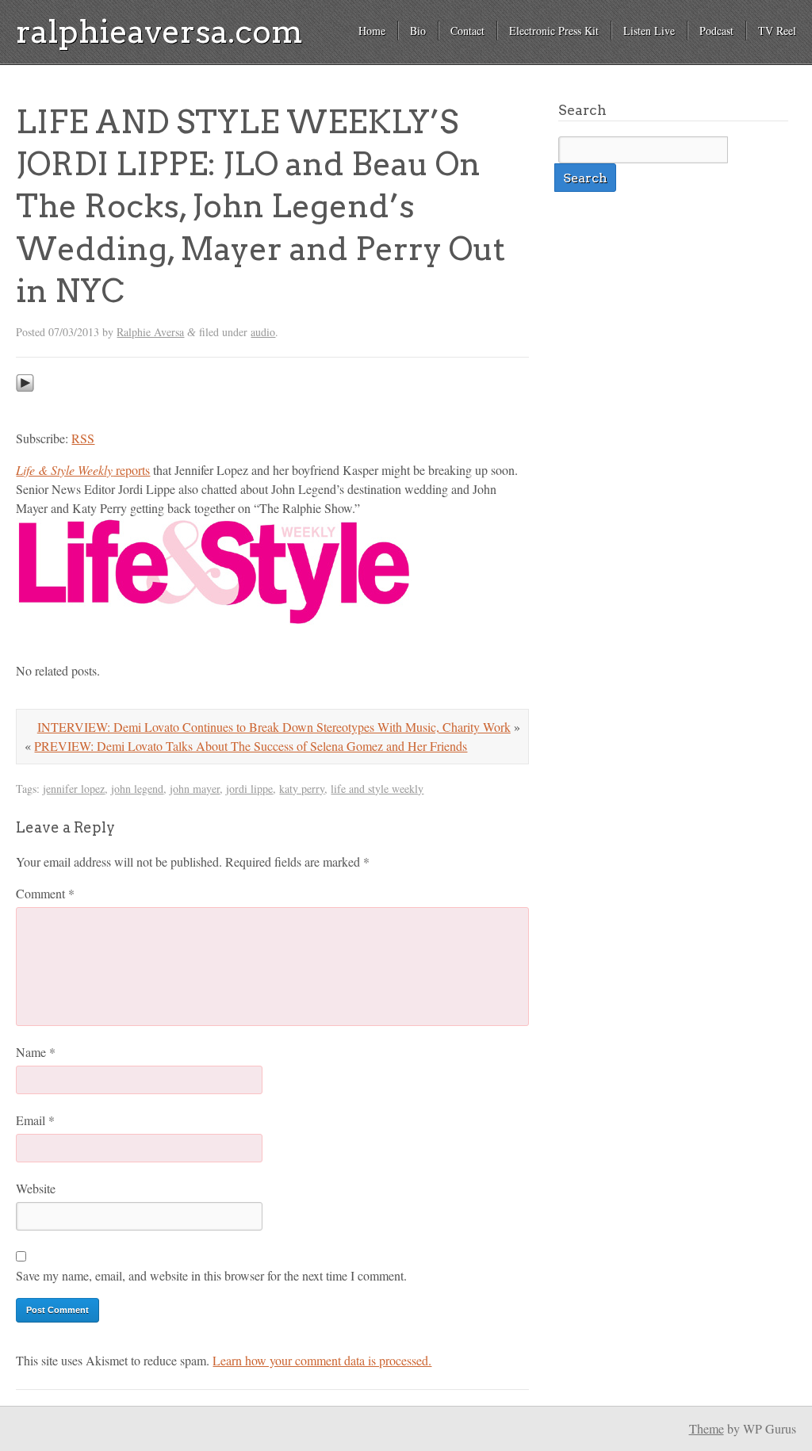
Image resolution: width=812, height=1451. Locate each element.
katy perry (301, 788)
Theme (706, 1428)
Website (36, 1188)
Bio (418, 30)
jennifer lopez (74, 788)
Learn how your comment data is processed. (322, 1360)
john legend (137, 788)
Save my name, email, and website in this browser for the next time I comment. (211, 1275)
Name (36, 1051)
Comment (45, 893)
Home (371, 30)
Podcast (716, 30)
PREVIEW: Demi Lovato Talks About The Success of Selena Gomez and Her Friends (250, 745)
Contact (467, 30)
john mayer (195, 788)
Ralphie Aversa (150, 331)
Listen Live (649, 30)
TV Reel (777, 30)
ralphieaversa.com (159, 32)
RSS (82, 438)
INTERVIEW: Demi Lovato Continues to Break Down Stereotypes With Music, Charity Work (274, 726)
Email (35, 1120)
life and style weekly (377, 788)
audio (263, 331)
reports (83, 469)
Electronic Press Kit (554, 30)
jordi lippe (249, 788)
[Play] (25, 406)
